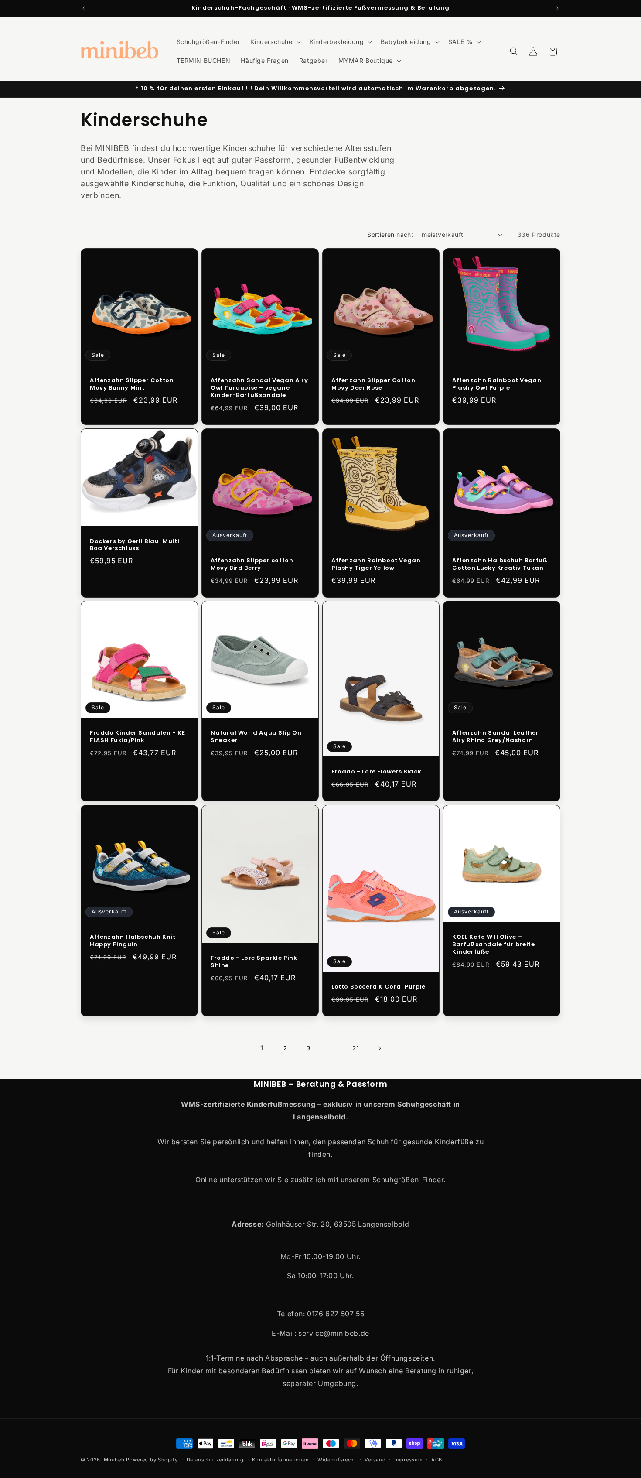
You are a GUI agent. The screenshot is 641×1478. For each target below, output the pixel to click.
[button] (274, 42)
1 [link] (261, 1047)
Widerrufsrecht (336, 1460)
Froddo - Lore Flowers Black (376, 772)
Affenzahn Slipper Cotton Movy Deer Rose (373, 384)
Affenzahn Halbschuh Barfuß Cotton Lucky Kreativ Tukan (500, 564)
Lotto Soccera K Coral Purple (378, 987)
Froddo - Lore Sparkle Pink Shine (254, 962)
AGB (436, 1460)
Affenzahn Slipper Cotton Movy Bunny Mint (132, 384)
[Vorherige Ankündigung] (83, 8)
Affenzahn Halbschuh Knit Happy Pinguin (132, 941)
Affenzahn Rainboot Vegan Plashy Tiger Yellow (375, 564)
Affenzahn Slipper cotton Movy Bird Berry (252, 564)
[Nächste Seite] (379, 1048)
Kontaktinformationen (280, 1460)
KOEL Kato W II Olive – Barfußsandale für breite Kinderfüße (493, 945)
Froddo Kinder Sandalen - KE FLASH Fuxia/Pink (137, 736)
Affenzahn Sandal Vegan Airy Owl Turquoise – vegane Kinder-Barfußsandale (259, 388)
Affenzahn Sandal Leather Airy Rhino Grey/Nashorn (495, 736)
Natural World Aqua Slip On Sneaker (256, 736)
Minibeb (114, 1460)
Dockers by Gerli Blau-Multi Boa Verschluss (134, 544)
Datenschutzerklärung (215, 1460)
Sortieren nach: (390, 234)
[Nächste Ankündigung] (557, 8)
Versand (375, 1460)
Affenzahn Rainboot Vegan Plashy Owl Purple (496, 384)
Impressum (408, 1460)
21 (355, 1048)
